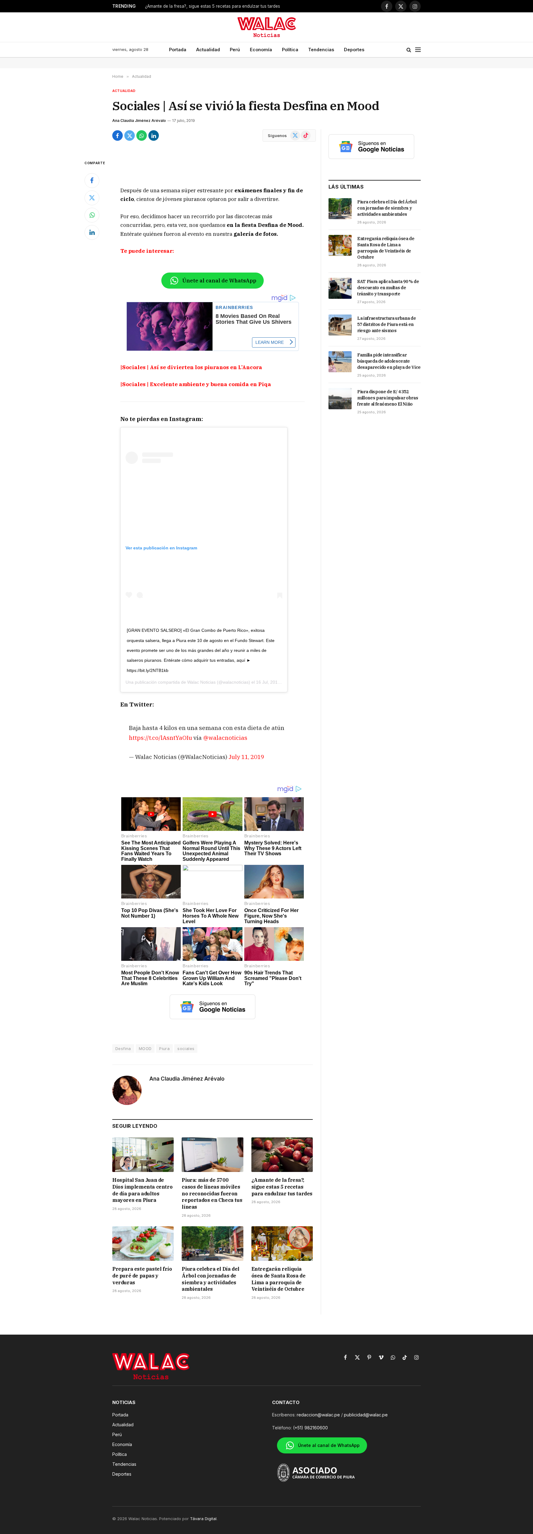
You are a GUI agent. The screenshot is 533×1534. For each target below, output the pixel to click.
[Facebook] (92, 180)
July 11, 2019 (246, 757)
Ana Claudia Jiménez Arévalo (139, 120)
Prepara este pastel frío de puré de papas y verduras (142, 1276)
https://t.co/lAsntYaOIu (160, 737)
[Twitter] (92, 197)
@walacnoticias (225, 737)
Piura (164, 1048)
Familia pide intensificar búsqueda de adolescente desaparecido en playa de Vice (389, 361)
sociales (185, 1048)
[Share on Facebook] (117, 135)
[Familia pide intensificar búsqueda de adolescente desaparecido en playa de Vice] (340, 361)
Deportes (354, 49)
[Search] (408, 50)
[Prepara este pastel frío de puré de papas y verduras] (143, 1243)
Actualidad (208, 49)
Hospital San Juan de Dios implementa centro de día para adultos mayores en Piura (142, 1190)
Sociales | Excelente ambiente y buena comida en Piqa (196, 384)
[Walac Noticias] (267, 27)
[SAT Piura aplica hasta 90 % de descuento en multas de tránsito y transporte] (340, 288)
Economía (261, 49)
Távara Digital (203, 1518)
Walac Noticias (201, 682)
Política (290, 49)
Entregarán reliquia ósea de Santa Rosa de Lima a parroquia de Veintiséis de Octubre (278, 1279)
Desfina (123, 1048)
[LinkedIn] (92, 232)
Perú (235, 49)
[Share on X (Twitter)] (129, 135)
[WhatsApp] (92, 215)
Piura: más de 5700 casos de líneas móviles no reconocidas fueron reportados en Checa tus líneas (212, 1193)
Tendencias (321, 49)
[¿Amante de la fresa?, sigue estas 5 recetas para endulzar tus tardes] (282, 1154)
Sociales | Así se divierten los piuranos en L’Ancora (192, 367)
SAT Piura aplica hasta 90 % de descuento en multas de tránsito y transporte (388, 288)
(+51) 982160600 (310, 1427)
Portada (177, 49)
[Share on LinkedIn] (153, 135)
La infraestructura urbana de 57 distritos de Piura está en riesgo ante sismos (386, 324)
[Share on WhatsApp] (141, 135)
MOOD (145, 1048)
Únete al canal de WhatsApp (219, 280)
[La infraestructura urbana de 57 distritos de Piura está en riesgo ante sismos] (340, 325)
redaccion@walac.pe (318, 1414)
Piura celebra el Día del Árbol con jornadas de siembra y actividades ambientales (210, 1279)
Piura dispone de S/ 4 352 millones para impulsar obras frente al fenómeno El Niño (387, 398)
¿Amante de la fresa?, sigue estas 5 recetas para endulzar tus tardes (212, 6)
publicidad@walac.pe (366, 1414)
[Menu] (418, 50)
